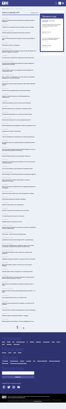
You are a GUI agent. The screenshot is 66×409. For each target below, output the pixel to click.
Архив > (8, 8)
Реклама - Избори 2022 (42, 361)
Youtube (18, 387)
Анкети (9, 352)
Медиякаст (38, 342)
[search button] (56, 3)
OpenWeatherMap (38, 401)
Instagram (14, 387)
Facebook (4, 387)
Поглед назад (16, 344)
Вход (59, 3)
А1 (27, 342)
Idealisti (8, 342)
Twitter (9, 387)
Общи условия (5, 363)
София (53, 342)
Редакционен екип (14, 361)
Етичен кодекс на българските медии (18, 363)
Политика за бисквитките (54, 361)
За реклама (28, 361)
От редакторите (46, 342)
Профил (19, 352)
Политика (32, 342)
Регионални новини (20, 342)
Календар (4, 352)
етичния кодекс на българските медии (16, 397)
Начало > (4, 8)
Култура (58, 342)
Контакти (22, 361)
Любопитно (9, 344)
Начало (3, 342)
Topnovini (4, 397)
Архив (14, 352)
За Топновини (5, 361)
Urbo (34, 361)
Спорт (3, 344)
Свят (13, 342)
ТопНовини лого (5, 3)
